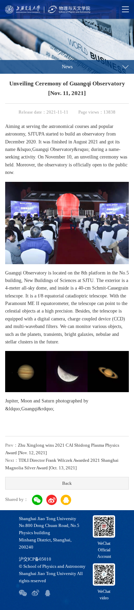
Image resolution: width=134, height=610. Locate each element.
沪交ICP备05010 (35, 559)
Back (67, 483)
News (67, 66)
